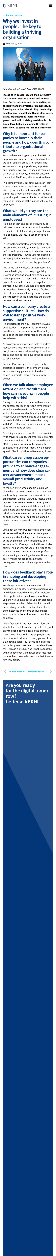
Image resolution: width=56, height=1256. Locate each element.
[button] (50, 5)
